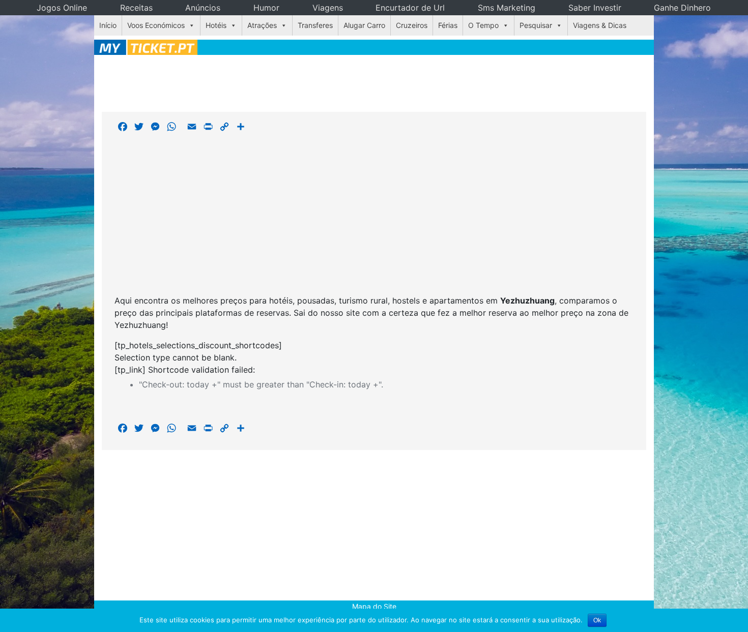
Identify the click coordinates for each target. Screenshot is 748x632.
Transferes (315, 25)
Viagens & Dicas (599, 25)
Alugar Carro (364, 25)
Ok (597, 620)
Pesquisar (536, 25)
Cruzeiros (411, 25)
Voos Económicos (156, 25)
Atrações (262, 25)
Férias (447, 25)
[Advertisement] (374, 82)
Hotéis (216, 25)
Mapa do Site (374, 606)
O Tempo (483, 25)
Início (108, 25)
